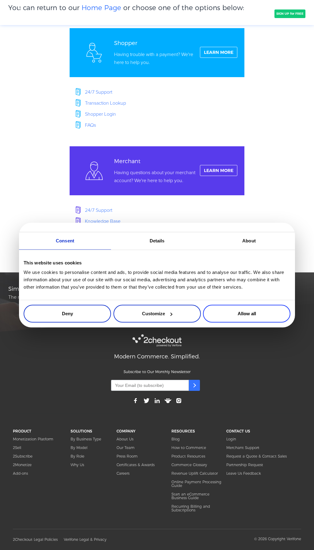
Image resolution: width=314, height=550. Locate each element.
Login (231, 439)
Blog (175, 439)
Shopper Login (100, 114)
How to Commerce (188, 447)
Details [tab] (157, 240)
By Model (79, 447)
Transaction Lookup (105, 103)
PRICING (172, 13)
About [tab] (249, 240)
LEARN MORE (218, 52)
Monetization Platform (33, 439)
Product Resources (188, 456)
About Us (125, 439)
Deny (67, 313)
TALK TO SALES (257, 14)
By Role (77, 456)
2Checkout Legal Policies (35, 539)
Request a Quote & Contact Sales (256, 456)
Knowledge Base (103, 221)
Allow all (247, 313)
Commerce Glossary (189, 464)
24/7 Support (98, 92)
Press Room (127, 456)
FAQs (90, 125)
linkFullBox (157, 52)
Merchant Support (242, 447)
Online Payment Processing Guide (196, 484)
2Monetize (22, 464)
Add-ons (20, 473)
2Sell (17, 447)
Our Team (126, 447)
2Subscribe (23, 456)
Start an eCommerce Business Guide (190, 496)
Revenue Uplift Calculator (194, 473)
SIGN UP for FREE (290, 14)
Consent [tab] (65, 240)
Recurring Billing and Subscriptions (190, 508)
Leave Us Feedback (243, 473)
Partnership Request (244, 464)
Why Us (77, 464)
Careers (123, 473)
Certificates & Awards (136, 464)
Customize (153, 313)
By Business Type (86, 439)
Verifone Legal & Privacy (85, 539)
